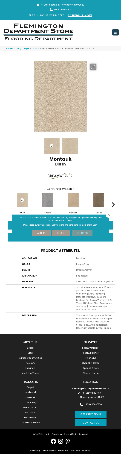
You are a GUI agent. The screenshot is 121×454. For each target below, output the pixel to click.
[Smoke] (47, 200)
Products (35, 48)
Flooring (17, 48)
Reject (61, 233)
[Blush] (22, 200)
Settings (82, 233)
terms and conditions (68, 225)
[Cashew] (73, 200)
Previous (22, 144)
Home (9, 48)
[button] (53, 441)
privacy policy (44, 225)
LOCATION (90, 382)
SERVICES (90, 342)
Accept (41, 233)
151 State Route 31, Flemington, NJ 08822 (62, 4)
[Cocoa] (99, 200)
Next (98, 144)
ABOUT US (30, 342)
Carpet (26, 48)
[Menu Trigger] (115, 32)
